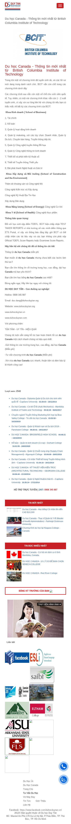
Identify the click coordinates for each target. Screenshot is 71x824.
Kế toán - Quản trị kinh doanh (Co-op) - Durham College (37, 443)
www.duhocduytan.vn (15, 312)
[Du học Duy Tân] (12, 6)
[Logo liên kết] (17, 657)
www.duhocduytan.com (16, 318)
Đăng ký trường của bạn (34, 591)
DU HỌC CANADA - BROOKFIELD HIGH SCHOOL (34, 435)
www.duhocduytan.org (24, 306)
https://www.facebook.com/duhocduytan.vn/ (41, 810)
